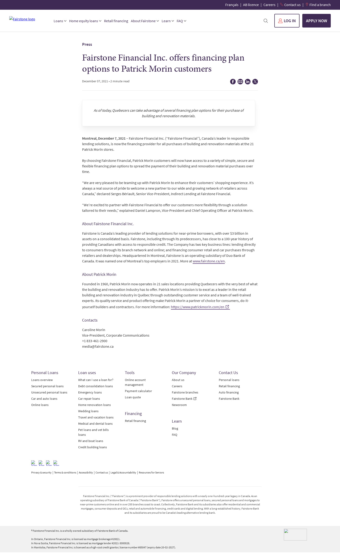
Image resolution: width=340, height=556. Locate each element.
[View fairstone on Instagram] (41, 463)
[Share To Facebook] (233, 83)
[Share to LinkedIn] (247, 83)
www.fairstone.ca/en (209, 261)
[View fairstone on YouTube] (56, 463)
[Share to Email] (240, 83)
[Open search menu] (266, 21)
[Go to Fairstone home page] (27, 19)
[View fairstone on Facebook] (34, 463)
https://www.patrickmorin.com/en (197, 306)
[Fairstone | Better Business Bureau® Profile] (295, 535)
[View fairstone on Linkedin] (49, 463)
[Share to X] (255, 83)
